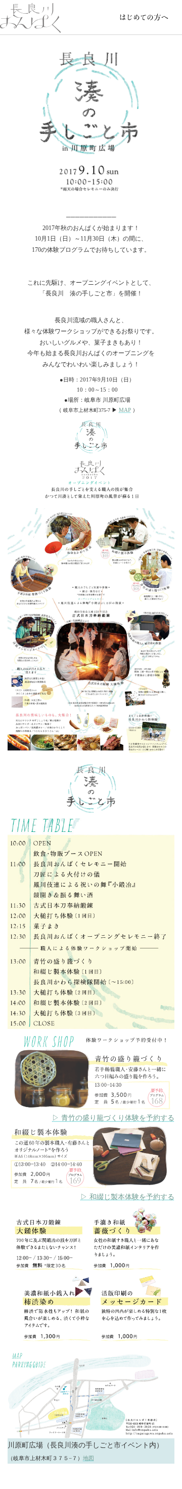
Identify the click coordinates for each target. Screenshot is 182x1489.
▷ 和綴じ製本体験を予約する (127, 1197)
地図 (88, 1458)
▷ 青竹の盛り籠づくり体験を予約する (113, 1118)
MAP (125, 410)
